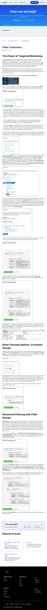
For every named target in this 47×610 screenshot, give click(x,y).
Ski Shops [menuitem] (36, 582)
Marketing (10, 40)
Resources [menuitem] (6, 588)
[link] (5, 604)
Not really (38, 527)
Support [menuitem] (15, 2)
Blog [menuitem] (4, 595)
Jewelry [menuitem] (20, 585)
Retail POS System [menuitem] (8, 576)
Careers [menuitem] (5, 593)
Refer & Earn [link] (34, 2)
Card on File (29, 542)
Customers (16, 40)
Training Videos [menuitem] (22, 2)
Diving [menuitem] (20, 583)
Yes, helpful (28, 527)
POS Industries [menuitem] (22, 576)
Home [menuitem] (10, 2)
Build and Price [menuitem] (37, 590)
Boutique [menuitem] (21, 580)
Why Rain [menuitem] (5, 580)
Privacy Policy (17, 604)
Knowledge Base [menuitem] (7, 596)
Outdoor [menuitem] (36, 579)
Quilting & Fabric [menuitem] (38, 580)
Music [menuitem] (36, 577)
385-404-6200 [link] (43, 2)
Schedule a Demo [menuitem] (38, 592)
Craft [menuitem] (20, 582)
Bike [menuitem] (20, 578)
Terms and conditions (26, 604)
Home (3, 40)
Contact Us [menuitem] (6, 591)
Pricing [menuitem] (36, 588)
